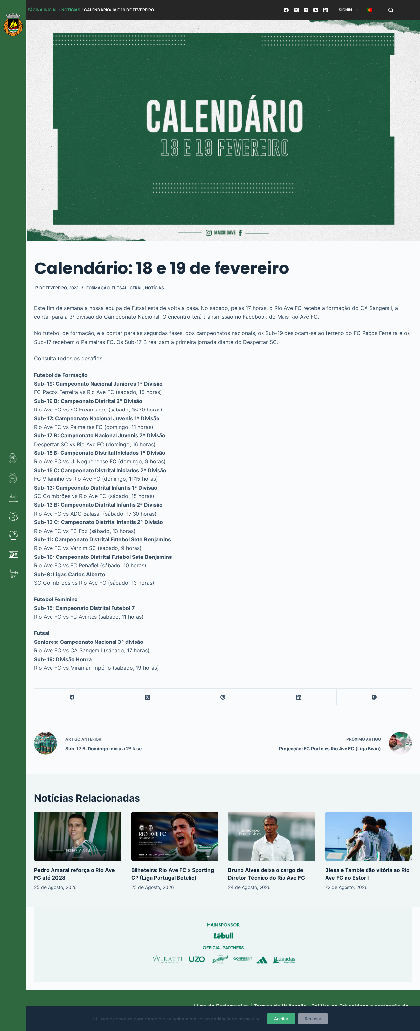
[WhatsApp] (374, 697)
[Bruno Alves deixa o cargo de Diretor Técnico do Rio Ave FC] (271, 836)
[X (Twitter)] (296, 10)
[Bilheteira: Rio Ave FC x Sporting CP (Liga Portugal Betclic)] (175, 836)
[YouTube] (315, 10)
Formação (97, 287)
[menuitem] (369, 10)
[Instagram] (306, 10)
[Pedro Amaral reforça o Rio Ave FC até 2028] (77, 836)
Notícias (70, 9)
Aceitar (281, 1018)
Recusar (313, 1018)
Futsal (119, 287)
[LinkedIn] (325, 10)
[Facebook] (286, 10)
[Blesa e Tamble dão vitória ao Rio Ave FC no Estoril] (368, 836)
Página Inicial (43, 9)
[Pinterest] (223, 697)
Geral (136, 287)
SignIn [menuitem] (345, 9)
